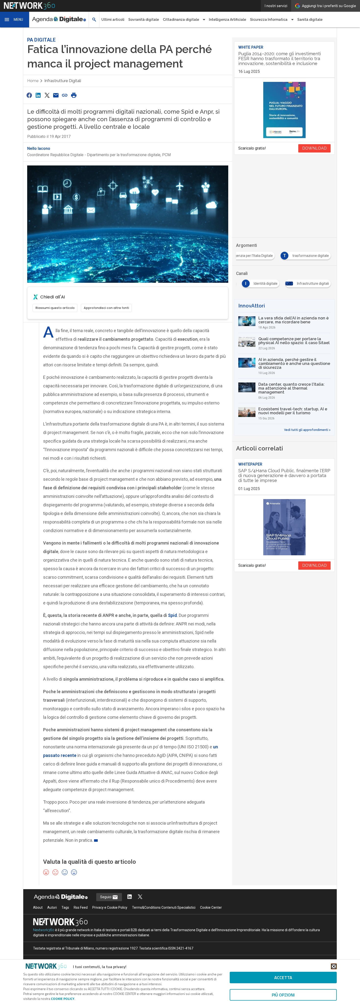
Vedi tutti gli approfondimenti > (307, 430)
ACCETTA (283, 977)
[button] (14, 19)
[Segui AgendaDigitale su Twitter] (140, 897)
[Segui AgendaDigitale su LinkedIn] (129, 897)
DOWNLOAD (314, 148)
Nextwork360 (43, 930)
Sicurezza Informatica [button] (269, 20)
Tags (65, 907)
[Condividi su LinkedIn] (38, 95)
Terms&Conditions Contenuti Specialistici (163, 907)
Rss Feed (81, 907)
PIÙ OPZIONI (283, 995)
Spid (172, 615)
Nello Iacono (38, 148)
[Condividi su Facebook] (29, 95)
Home (32, 80)
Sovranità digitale (143, 20)
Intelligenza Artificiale (227, 20)
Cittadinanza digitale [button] (181, 20)
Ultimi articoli (112, 20)
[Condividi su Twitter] (47, 95)
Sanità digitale (310, 20)
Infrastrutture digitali (62, 80)
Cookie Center (211, 907)
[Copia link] (65, 95)
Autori (52, 907)
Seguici (106, 897)
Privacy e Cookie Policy (109, 907)
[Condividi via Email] (56, 95)
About (38, 907)
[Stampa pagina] (74, 95)
